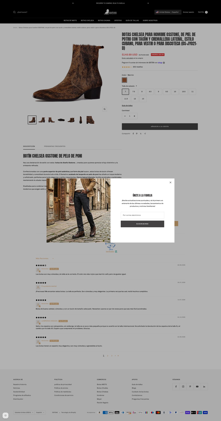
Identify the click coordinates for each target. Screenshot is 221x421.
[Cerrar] (170, 182)
